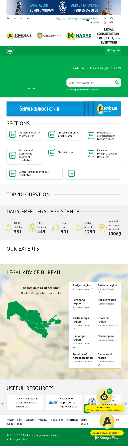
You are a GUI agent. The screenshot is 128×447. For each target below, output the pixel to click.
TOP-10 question (28, 194)
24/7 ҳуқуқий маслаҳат (71, 19)
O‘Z (14, 18)
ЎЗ (7, 18)
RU (21, 18)
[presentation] (125, 403)
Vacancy (42, 419)
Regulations (56, 419)
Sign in (115, 50)
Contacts (30, 419)
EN (28, 18)
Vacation (94, 89)
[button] (28, 88)
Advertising (72, 419)
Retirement (84, 89)
